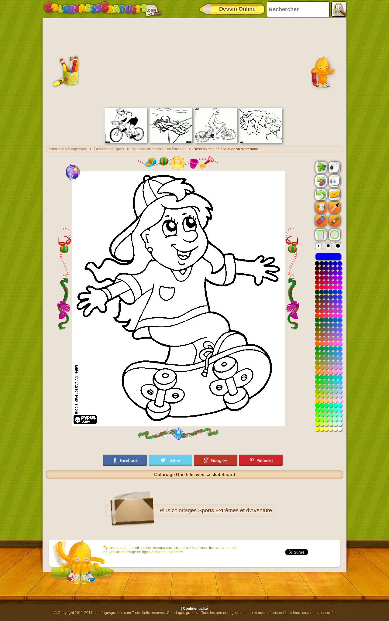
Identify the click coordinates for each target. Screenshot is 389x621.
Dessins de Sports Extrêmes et (159, 149)
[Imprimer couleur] (334, 180)
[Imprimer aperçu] (334, 167)
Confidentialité (195, 608)
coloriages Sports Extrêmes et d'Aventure (222, 510)
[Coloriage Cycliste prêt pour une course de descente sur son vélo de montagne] (215, 142)
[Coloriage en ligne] (103, 9)
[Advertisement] (194, 62)
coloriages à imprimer (68, 149)
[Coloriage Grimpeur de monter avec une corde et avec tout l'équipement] (171, 142)
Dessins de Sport (109, 149)
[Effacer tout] (320, 181)
